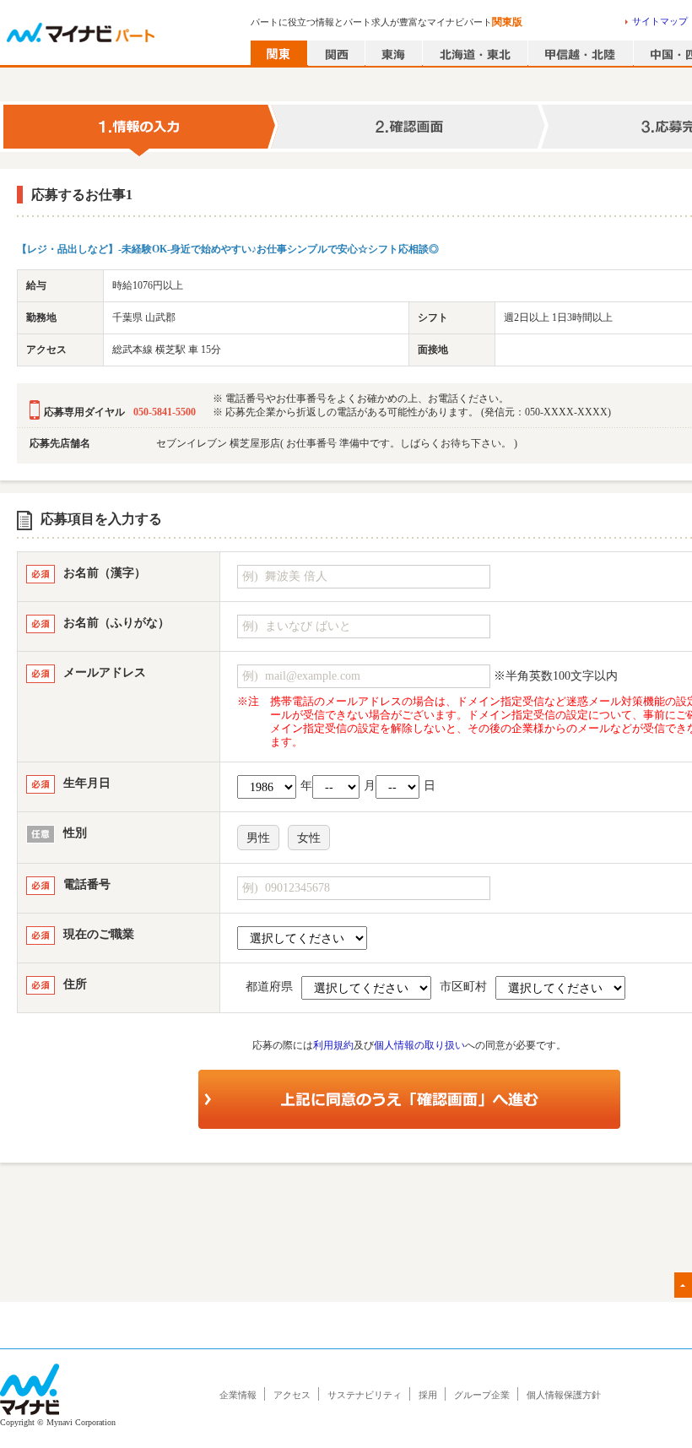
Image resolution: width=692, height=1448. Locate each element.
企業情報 (238, 1395)
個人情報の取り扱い (419, 1045)
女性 (309, 838)
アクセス (292, 1395)
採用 (428, 1395)
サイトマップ (660, 21)
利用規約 (333, 1045)
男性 (258, 838)
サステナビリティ (364, 1395)
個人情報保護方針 (564, 1395)
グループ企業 (482, 1395)
